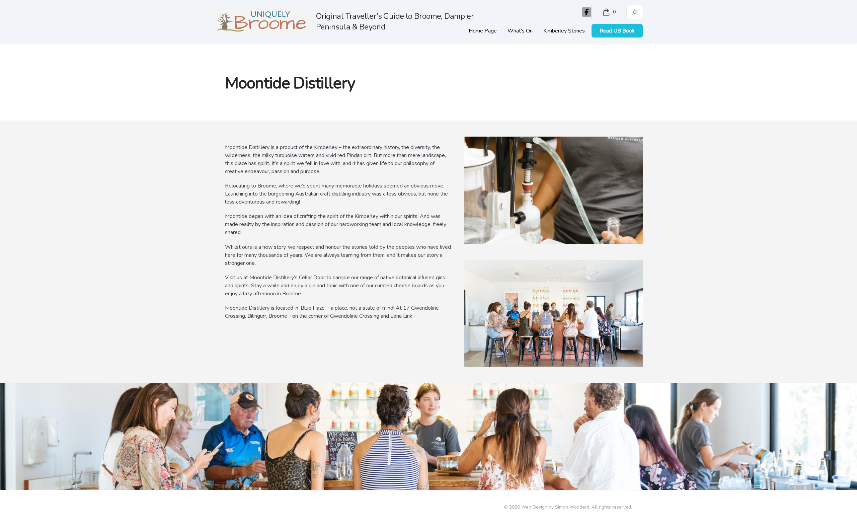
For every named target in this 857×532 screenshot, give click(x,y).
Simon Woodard (572, 507)
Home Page (483, 30)
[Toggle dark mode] (635, 12)
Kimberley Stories (564, 30)
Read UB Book (617, 30)
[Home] (262, 21)
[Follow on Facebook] (586, 12)
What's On (520, 30)
